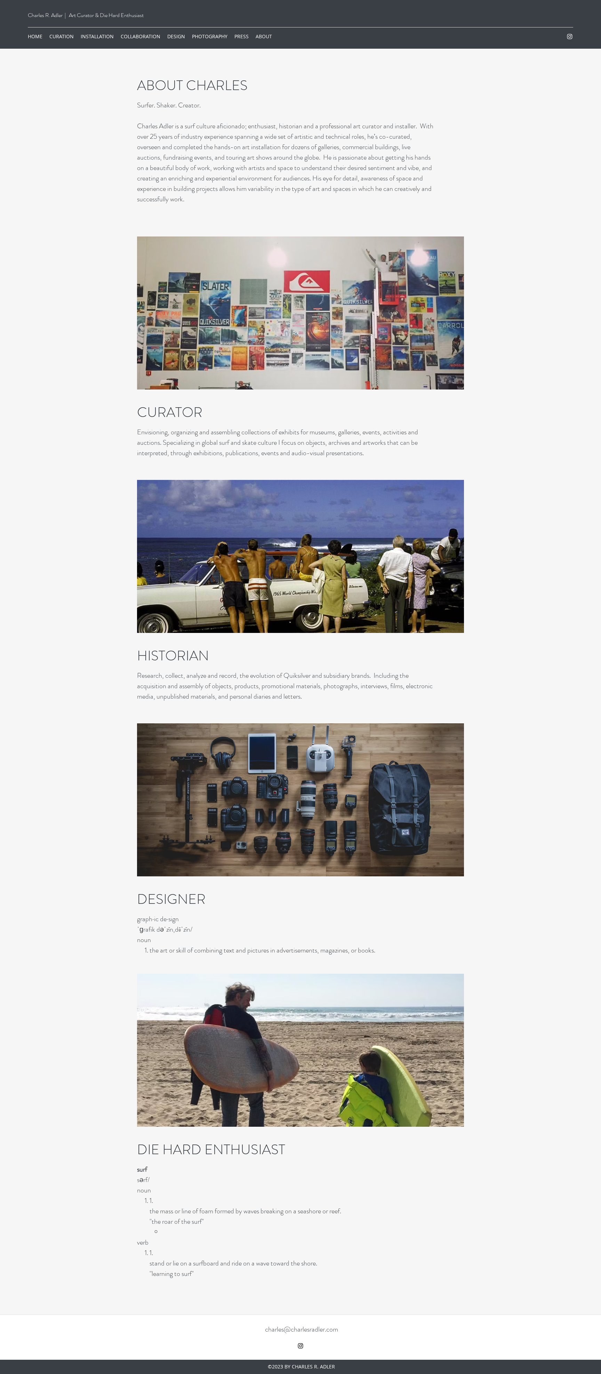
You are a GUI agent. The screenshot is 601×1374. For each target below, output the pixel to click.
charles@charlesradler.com (301, 1329)
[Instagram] (569, 36)
